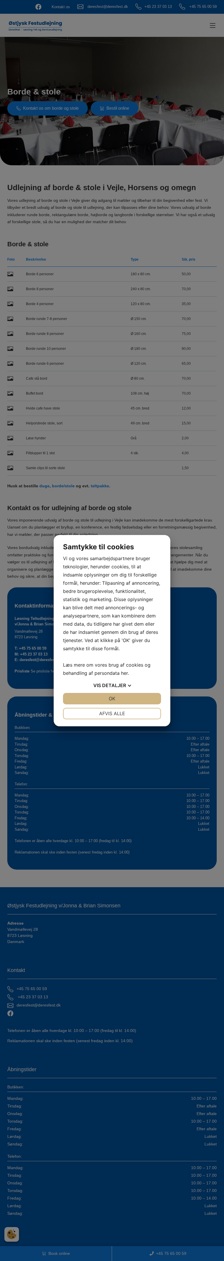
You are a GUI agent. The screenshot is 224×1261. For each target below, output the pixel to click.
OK (112, 698)
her (124, 673)
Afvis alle (112, 713)
